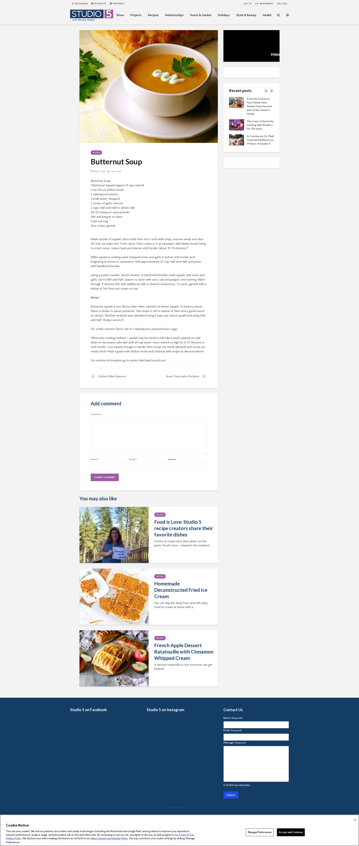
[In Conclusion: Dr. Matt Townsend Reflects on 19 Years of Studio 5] (236, 139)
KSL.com (282, 3)
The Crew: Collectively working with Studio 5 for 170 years (260, 125)
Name (94, 459)
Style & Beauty (246, 15)
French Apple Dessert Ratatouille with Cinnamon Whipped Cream (183, 651)
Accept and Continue (291, 832)
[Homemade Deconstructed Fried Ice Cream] (114, 596)
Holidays (224, 15)
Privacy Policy (14, 838)
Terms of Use (186, 834)
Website (172, 459)
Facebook (100, 3)
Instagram (81, 3)
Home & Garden (200, 15)
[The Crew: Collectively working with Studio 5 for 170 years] (236, 124)
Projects (136, 15)
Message (234, 742)
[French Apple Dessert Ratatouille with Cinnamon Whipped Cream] (114, 658)
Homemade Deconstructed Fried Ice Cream (180, 590)
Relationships (174, 15)
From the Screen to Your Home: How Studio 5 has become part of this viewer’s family (259, 106)
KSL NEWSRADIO (264, 3)
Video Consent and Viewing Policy (109, 838)
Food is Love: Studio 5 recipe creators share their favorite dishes (183, 528)
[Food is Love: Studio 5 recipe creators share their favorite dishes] (114, 534)
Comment (96, 414)
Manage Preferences (260, 832)
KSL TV (247, 3)
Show (120, 15)
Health (267, 15)
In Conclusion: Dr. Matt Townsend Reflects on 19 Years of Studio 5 (260, 139)
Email (133, 459)
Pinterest (118, 3)
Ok (355, 819)
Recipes (153, 15)
